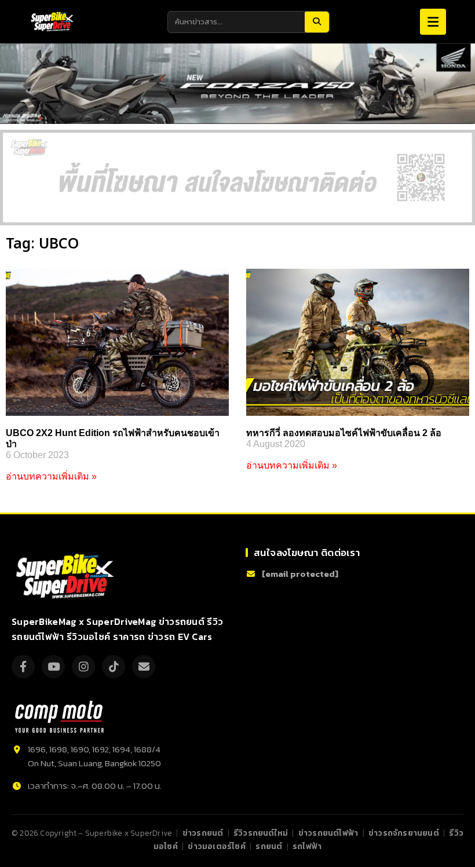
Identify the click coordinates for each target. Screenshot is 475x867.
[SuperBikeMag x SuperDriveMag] (67, 576)
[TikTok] (113, 666)
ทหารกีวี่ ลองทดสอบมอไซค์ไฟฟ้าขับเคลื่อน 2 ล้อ (343, 433)
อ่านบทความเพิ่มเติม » (51, 476)
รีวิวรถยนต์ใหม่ (260, 833)
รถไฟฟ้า (307, 846)
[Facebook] (23, 666)
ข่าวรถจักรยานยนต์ (403, 833)
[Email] (143, 666)
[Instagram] (83, 666)
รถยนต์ (268, 846)
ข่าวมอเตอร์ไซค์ (216, 846)
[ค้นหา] (317, 22)
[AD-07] (237, 177)
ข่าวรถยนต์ (203, 833)
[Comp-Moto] (59, 716)
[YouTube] (53, 666)
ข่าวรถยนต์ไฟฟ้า (328, 833)
